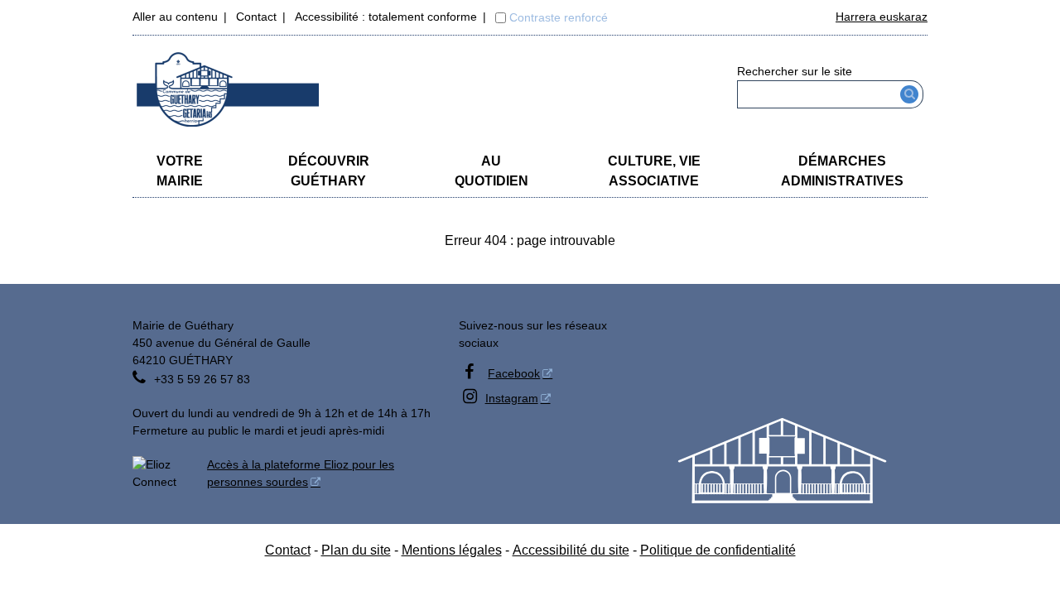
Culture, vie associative (654, 171)
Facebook (514, 373)
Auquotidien (491, 171)
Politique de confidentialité (718, 550)
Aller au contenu (175, 16)
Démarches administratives (842, 171)
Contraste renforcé (558, 17)
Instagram (511, 398)
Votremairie (180, 171)
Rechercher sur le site (794, 71)
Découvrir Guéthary (328, 171)
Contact (256, 16)
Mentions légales (452, 550)
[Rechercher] (909, 94)
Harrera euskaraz (882, 16)
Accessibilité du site (571, 550)
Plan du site (356, 550)
